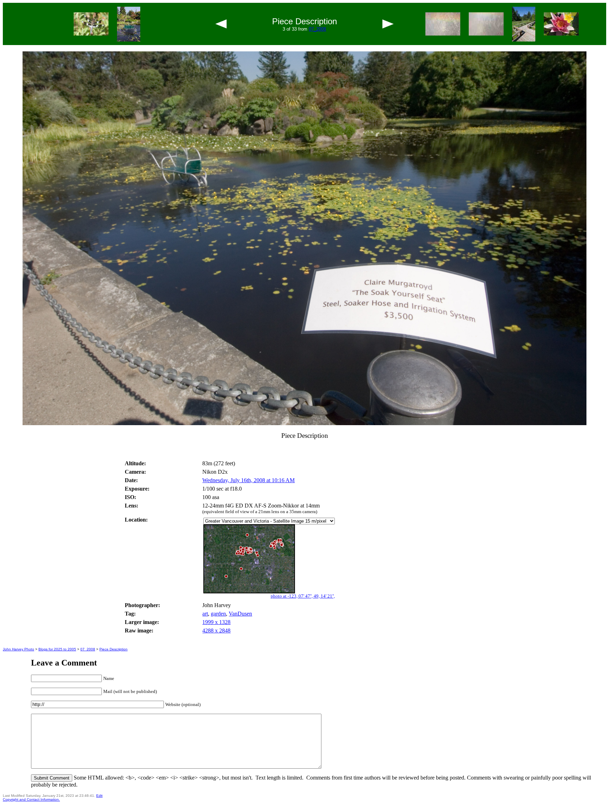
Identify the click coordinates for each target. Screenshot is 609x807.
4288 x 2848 (216, 630)
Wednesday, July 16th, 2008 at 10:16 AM (248, 480)
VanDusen (240, 614)
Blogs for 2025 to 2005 (57, 649)
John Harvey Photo (18, 649)
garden (218, 614)
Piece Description (113, 649)
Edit (99, 795)
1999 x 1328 (216, 622)
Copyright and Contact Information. (31, 799)
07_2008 (317, 29)
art (205, 614)
